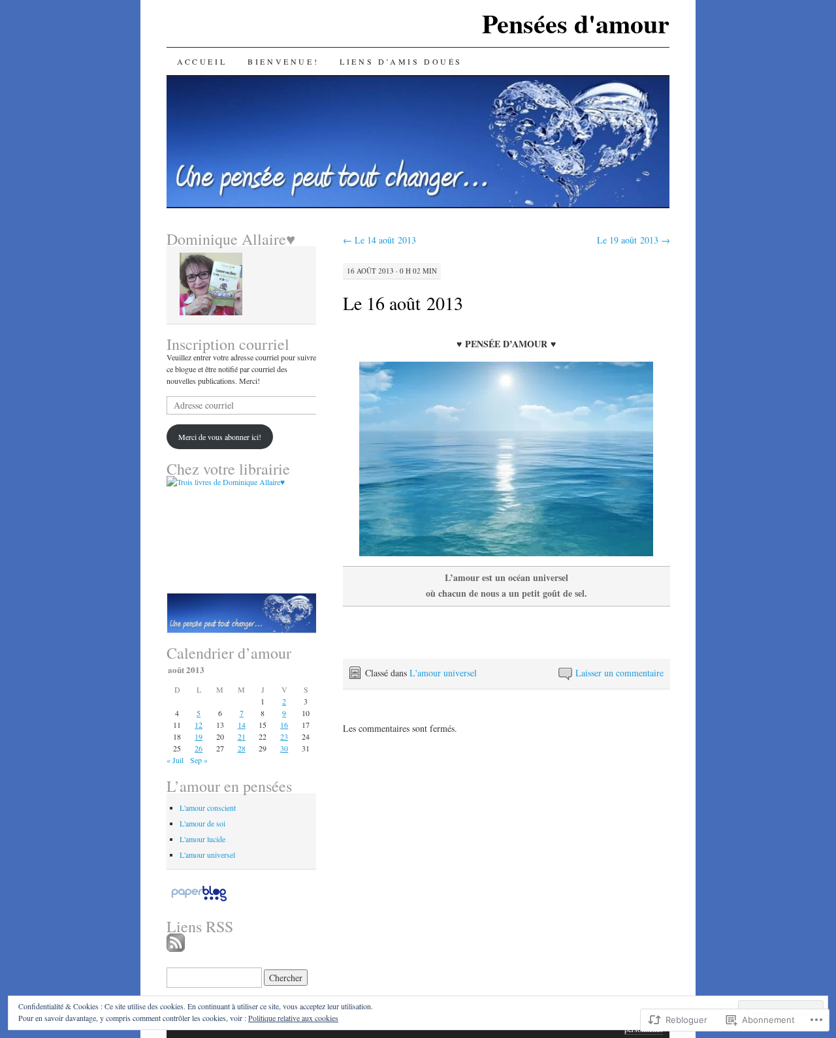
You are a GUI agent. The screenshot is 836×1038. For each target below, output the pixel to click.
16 (284, 724)
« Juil (175, 760)
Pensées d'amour (575, 23)
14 (242, 724)
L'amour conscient (208, 807)
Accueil (202, 61)
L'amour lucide (202, 839)
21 (242, 736)
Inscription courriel (228, 344)
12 (198, 724)
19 (198, 736)
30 (284, 748)
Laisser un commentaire (619, 673)
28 (242, 748)
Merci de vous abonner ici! (219, 437)
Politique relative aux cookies (293, 1018)
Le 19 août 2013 (633, 240)
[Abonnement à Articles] (176, 948)
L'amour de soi (202, 823)
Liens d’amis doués (401, 61)
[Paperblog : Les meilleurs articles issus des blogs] (199, 901)
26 (198, 748)
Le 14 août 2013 (379, 240)
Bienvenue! (283, 61)
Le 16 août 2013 (403, 303)
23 (284, 736)
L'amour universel (443, 673)
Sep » (199, 760)
